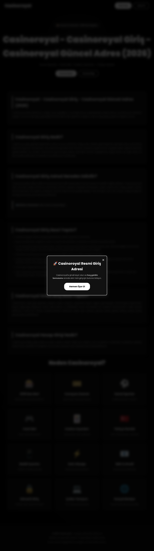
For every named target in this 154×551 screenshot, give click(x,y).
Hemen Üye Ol (77, 286)
